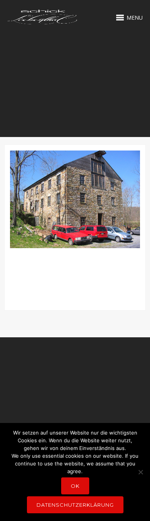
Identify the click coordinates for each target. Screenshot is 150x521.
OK (75, 486)
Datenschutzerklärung (75, 505)
